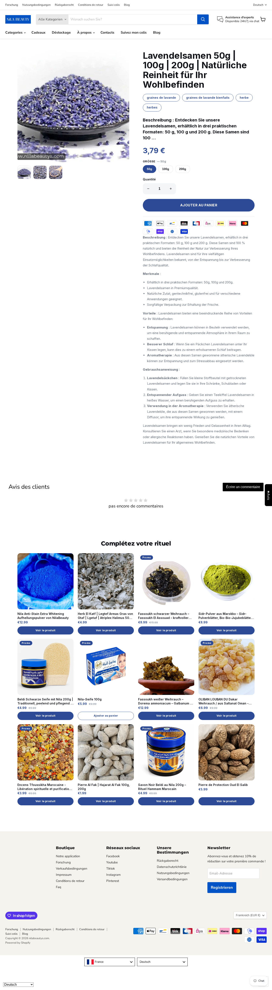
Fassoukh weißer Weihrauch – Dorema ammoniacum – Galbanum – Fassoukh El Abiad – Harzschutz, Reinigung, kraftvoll (164, 701)
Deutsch (258, 5)
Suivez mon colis (134, 32)
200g (182, 169)
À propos (84, 32)
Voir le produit (45, 630)
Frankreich (248, 915)
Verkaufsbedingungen (71, 868)
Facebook (113, 856)
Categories (14, 32)
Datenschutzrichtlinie (172, 867)
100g (165, 169)
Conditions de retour (90, 5)
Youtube (112, 862)
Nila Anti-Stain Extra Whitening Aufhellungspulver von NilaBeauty (43, 616)
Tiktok (110, 868)
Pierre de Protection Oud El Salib (223, 785)
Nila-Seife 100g (90, 699)
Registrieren (222, 887)
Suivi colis (114, 5)
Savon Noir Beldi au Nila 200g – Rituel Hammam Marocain (162, 787)
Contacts (107, 32)
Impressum (64, 875)
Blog (127, 5)
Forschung (11, 5)
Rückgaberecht (64, 5)
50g (149, 169)
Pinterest (112, 881)
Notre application (68, 856)
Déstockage (61, 32)
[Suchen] (203, 19)
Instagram (113, 875)
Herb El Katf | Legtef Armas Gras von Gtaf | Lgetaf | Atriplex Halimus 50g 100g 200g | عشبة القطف (105, 616)
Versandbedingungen (172, 879)
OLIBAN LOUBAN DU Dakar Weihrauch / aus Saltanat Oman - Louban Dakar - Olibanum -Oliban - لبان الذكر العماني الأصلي (224, 701)
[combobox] (109, 962)
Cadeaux (38, 32)
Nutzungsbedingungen (36, 5)
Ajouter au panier (106, 715)
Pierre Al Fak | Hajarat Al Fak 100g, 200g (104, 787)
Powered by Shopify (17, 943)
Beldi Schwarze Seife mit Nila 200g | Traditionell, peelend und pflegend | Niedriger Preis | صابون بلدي (45, 701)
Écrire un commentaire (243, 487)
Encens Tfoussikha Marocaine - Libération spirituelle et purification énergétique (44, 787)
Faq (58, 887)
